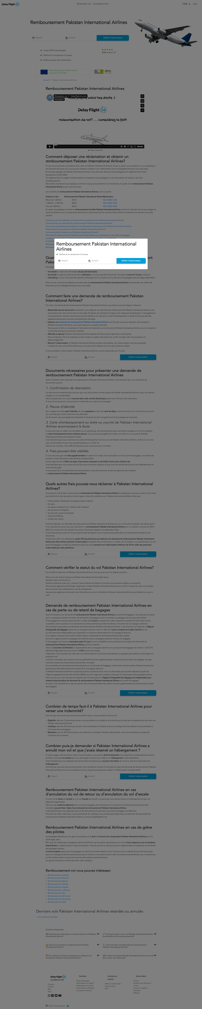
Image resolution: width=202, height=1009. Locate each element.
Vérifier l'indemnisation (131, 261)
